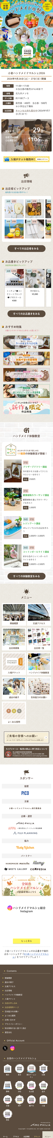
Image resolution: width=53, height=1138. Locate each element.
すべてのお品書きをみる (26, 314)
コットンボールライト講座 (36, 552)
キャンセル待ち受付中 (26, 111)
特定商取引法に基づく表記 (15, 1028)
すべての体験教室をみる (26, 576)
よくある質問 (10, 1016)
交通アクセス (10, 986)
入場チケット (10, 999)
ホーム (5, 1136)
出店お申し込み (11, 1003)
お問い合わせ (10, 1020)
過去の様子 (9, 982)
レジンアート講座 (31, 523)
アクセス (16, 1136)
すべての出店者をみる (26, 248)
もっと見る (26, 941)
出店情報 (26, 1136)
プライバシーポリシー (13, 1024)
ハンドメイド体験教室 (13, 995)
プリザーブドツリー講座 (35, 467)
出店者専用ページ (12, 1007)
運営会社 (8, 1032)
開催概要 (8, 978)
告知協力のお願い (12, 1011)
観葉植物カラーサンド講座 (36, 495)
